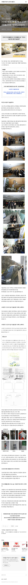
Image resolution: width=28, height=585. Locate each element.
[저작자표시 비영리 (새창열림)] (16, 526)
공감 (2, 579)
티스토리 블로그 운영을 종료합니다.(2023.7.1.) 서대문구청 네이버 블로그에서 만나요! (11, 561)
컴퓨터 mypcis (4, 582)
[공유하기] (6, 526)
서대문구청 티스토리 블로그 (8, 2)
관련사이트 (3, 575)
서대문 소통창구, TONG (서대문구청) (9, 577)
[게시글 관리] (7, 526)
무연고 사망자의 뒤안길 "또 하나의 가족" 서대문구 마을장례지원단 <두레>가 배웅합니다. (14, 93)
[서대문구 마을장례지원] (14, 89)
